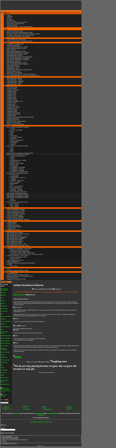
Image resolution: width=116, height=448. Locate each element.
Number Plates (4, 357)
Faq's (2, 313)
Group (69, 406)
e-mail (32, 361)
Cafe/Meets (27, 409)
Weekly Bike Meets (5, 384)
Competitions (4, 305)
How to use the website (6, 321)
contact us (42, 414)
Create (44, 445)
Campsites (3, 300)
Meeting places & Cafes (6, 335)
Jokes (2, 329)
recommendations (52, 413)
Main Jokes (16, 294)
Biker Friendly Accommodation (4, 289)
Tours (44, 408)
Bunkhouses (3, 295)
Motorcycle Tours (5, 345)
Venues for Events (5, 377)
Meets (44, 406)
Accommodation (47, 409)
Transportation (4, 370)
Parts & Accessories (5, 359)
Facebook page (4, 311)
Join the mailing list (5, 326)
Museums (3, 354)
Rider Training (4, 362)
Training (3, 367)
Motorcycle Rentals (5, 340)
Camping (70, 408)
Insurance (3, 323)
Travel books (4, 372)
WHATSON (7, 408)
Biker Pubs (3, 292)
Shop (2, 364)
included (16, 413)
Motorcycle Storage (5, 343)
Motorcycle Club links (6, 338)
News (5, 409)
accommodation (39, 413)
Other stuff (23, 294)
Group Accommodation (6, 316)
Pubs (69, 409)
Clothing (3, 303)
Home (5, 406)
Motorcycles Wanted (5, 352)
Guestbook (3, 318)
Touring (2, 375)
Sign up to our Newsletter (7, 433)
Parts (25, 408)
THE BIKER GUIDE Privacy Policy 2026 (41, 422)
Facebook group (4, 308)
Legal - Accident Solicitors (4, 332)
